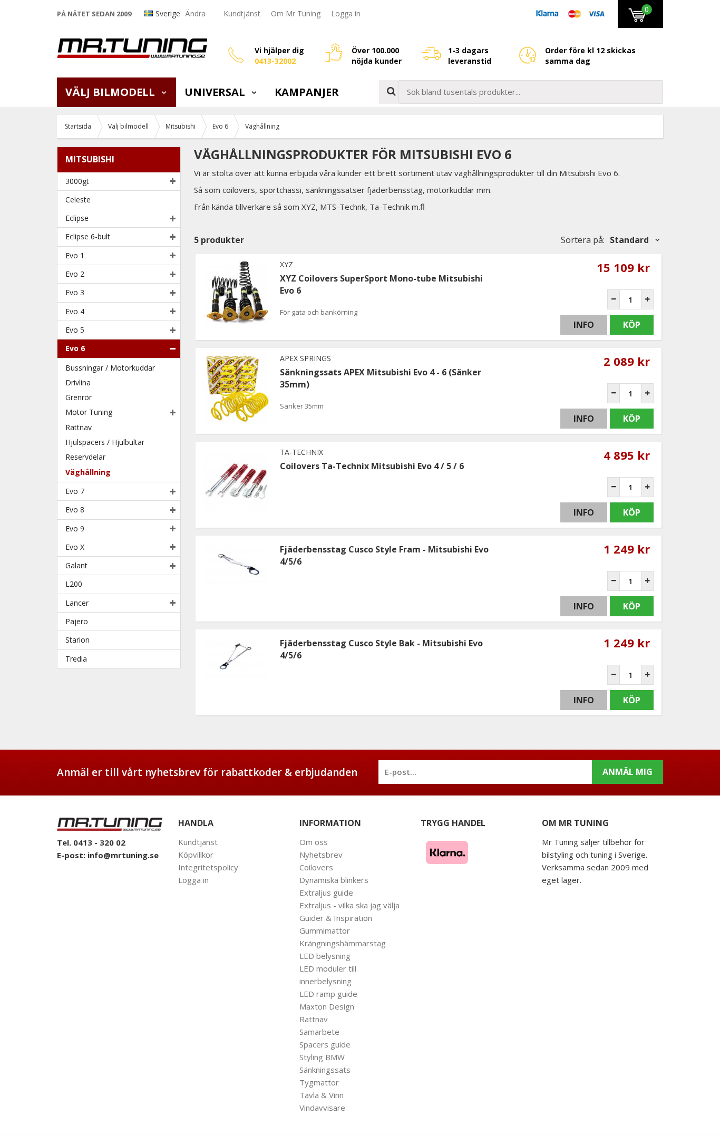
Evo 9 (74, 528)
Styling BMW (322, 1057)
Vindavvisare (322, 1107)
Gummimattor (324, 930)
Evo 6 (75, 348)
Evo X (74, 547)
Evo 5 (74, 330)
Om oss (313, 842)
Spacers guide (325, 1044)
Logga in (346, 13)
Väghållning (88, 472)
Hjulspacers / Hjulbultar (104, 442)
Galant (76, 565)
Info (583, 325)
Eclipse (77, 218)
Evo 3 (74, 292)
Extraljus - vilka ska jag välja (349, 905)
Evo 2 (74, 274)
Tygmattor (319, 1082)
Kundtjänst (241, 13)
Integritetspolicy (208, 867)
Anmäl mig (627, 772)
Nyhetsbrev (321, 854)
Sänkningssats (325, 1069)
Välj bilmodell (111, 92)
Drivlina (78, 382)
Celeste (78, 200)
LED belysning (325, 955)
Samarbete (319, 1031)
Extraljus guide (326, 892)
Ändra (195, 13)
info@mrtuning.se (123, 855)
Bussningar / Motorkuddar (110, 368)
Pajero (76, 621)
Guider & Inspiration (335, 918)
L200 (73, 584)
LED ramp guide (328, 993)
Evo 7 (74, 491)
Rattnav (78, 427)
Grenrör (78, 397)
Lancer (77, 603)
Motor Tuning (88, 412)
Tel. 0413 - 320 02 (91, 842)
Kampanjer (307, 92)
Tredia (76, 659)
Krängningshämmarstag (342, 943)
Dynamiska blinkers (333, 880)
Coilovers (316, 867)
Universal (216, 92)
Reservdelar (85, 457)
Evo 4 (74, 311)
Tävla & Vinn (321, 1095)
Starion (77, 640)
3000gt (77, 181)
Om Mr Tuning (295, 13)
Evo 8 (74, 510)
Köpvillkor (195, 854)
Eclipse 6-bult (87, 236)
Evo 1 (74, 255)
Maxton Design (326, 1006)
